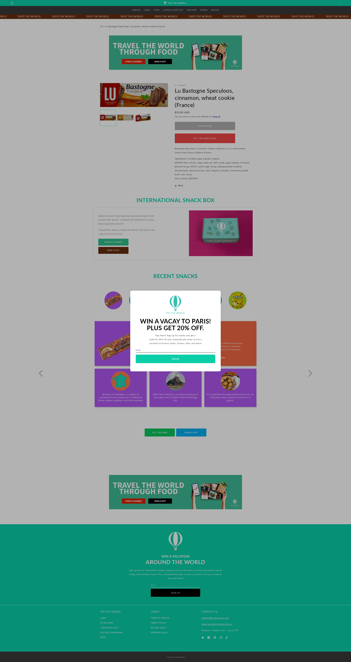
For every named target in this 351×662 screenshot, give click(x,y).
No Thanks (175, 366)
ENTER (175, 359)
